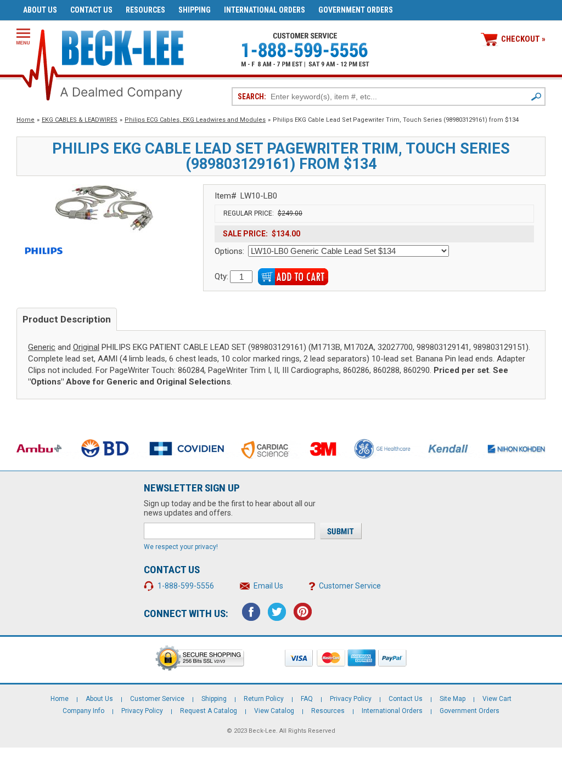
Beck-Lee (262, 730)
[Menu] (23, 36)
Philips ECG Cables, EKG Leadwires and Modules (195, 119)
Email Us (268, 585)
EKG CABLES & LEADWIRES (79, 119)
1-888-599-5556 (186, 585)
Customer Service (350, 585)
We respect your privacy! (181, 547)
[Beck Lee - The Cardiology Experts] (123, 46)
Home (25, 119)
